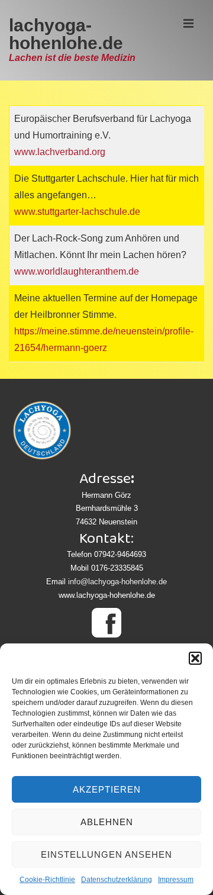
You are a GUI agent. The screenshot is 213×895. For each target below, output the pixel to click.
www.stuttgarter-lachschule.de (77, 212)
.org (97, 152)
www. (25, 152)
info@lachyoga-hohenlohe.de (117, 581)
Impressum (175, 879)
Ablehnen (106, 822)
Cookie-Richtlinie (47, 879)
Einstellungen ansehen (106, 854)
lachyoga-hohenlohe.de (66, 34)
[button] (195, 658)
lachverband (63, 152)
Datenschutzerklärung (116, 879)
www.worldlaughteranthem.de (76, 271)
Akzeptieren (107, 789)
